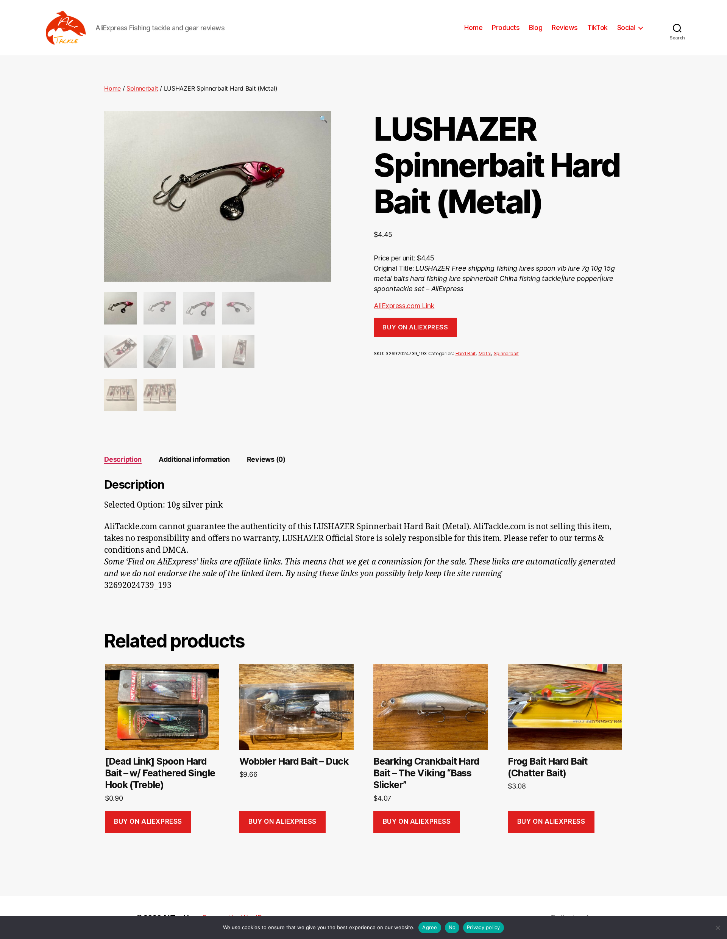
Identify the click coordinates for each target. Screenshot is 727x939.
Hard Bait (466, 353)
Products (506, 27)
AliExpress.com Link (404, 306)
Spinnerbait (142, 88)
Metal (485, 353)
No (452, 927)
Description (123, 459)
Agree (429, 927)
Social (626, 27)
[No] (717, 927)
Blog (535, 27)
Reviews (565, 27)
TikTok (597, 27)
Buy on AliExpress (415, 327)
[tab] (123, 459)
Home (473, 27)
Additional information (194, 459)
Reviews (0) (266, 459)
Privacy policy (483, 927)
